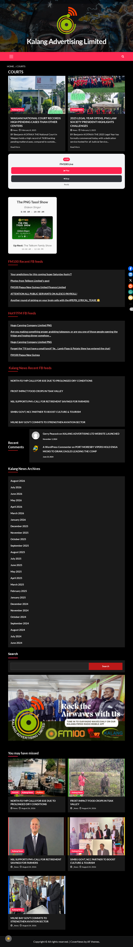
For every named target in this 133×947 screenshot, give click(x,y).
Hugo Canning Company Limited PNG (31, 325)
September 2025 (20, 545)
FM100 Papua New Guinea (25, 354)
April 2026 (16, 506)
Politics (40, 792)
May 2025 (16, 571)
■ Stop (66, 178)
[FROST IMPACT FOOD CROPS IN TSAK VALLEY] (96, 778)
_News (75, 808)
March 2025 (17, 584)
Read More (15, 147)
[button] (130, 268)
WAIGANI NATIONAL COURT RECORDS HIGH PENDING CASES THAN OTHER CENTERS (36, 122)
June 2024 (16, 642)
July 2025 (16, 558)
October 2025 (18, 539)
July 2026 (16, 487)
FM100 (15, 792)
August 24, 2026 (89, 808)
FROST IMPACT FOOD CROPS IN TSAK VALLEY (37, 391)
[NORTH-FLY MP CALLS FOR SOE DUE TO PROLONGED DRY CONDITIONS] (36, 778)
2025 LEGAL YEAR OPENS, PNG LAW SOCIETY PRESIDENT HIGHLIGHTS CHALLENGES (93, 122)
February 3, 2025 (88, 130)
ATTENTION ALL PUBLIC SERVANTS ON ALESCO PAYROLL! (44, 293)
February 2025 (19, 590)
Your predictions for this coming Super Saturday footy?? (41, 274)
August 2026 (18, 480)
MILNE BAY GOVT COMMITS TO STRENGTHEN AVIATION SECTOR (48, 422)
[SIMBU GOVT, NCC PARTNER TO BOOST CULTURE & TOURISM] (96, 836)
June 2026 (16, 493)
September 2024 (20, 623)
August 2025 (18, 552)
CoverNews (77, 941)
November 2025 (20, 532)
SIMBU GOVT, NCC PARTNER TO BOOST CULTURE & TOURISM (46, 411)
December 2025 (19, 526)
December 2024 (19, 603)
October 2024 (18, 616)
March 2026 (17, 513)
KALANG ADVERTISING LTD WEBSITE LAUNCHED (91, 433)
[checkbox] (8, 938)
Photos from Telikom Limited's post (30, 280)
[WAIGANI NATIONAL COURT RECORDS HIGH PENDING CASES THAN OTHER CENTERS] (36, 95)
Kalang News (17, 109)
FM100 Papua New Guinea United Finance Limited (38, 287)
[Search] (123, 56)
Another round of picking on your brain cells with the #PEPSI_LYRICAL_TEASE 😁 (55, 300)
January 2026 (18, 519)
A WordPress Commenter (57, 446)
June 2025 (16, 565)
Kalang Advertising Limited (66, 41)
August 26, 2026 (28, 808)
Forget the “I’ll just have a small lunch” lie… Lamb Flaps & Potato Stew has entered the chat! (60, 348)
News (15, 130)
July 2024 (16, 636)
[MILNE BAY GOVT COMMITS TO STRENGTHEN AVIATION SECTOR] (36, 895)
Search (13, 654)
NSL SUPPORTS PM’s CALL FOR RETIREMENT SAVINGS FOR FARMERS (50, 401)
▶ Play (66, 170)
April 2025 (16, 578)
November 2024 (20, 610)
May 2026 (16, 500)
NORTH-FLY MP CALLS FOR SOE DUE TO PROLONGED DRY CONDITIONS (51, 380)
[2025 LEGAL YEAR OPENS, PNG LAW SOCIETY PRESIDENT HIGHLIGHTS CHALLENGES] (96, 95)
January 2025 (18, 597)
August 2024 (18, 629)
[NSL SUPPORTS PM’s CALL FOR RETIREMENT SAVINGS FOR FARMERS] (36, 836)
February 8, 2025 (28, 130)
